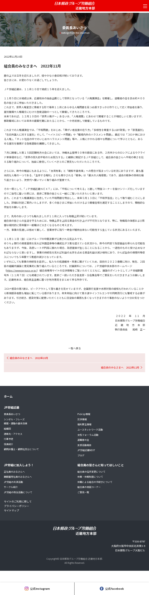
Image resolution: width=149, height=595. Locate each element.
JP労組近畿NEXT (86, 450)
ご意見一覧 (83, 492)
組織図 (7, 428)
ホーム (8, 396)
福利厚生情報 (84, 424)
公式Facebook (114, 589)
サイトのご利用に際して (18, 501)
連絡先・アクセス (13, 433)
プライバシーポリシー (16, 506)
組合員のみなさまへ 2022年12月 (120, 367)
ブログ (80, 455)
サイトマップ (11, 510)
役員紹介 (8, 444)
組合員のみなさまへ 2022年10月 (29, 358)
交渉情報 (82, 419)
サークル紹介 (11, 487)
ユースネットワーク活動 (90, 429)
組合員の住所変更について (91, 471)
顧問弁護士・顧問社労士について (21, 449)
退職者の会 (83, 439)
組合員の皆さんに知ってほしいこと (100, 465)
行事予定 (8, 438)
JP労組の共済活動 (13, 481)
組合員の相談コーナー (89, 487)
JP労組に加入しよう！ (19, 465)
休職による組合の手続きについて (94, 481)
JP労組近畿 (11, 407)
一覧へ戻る (74, 348)
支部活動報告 (84, 445)
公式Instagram (40, 589)
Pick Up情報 (83, 414)
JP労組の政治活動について (18, 492)
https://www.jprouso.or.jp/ (21, 270)
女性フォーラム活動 (87, 434)
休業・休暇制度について (90, 476)
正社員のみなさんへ (14, 471)
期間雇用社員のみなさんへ (18, 476)
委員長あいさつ (12, 414)
